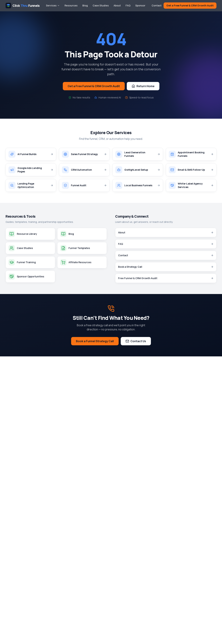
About (117, 5)
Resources (71, 5)
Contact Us (138, 341)
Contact (156, 5)
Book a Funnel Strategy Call (95, 341)
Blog (85, 5)
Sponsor (140, 5)
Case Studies (101, 5)
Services (51, 5)
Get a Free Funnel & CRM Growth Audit (190, 5)
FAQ (128, 5)
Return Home (145, 86)
